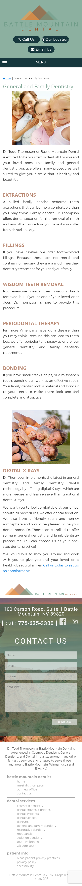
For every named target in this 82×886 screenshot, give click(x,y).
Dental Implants (28, 814)
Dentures (23, 822)
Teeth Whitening (28, 842)
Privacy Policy (26, 862)
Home (7, 78)
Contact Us (24, 793)
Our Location (56, 39)
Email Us (42, 49)
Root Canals (24, 834)
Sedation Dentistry (29, 838)
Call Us (28, 39)
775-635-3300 (36, 623)
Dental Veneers (27, 818)
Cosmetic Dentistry (30, 806)
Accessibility (25, 866)
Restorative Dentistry (31, 830)
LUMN (38, 879)
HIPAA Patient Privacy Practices (38, 858)
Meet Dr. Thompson (30, 785)
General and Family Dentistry (36, 826)
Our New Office (27, 789)
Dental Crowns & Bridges (34, 810)
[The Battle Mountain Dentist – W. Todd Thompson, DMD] (41, 18)
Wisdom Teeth (26, 846)
